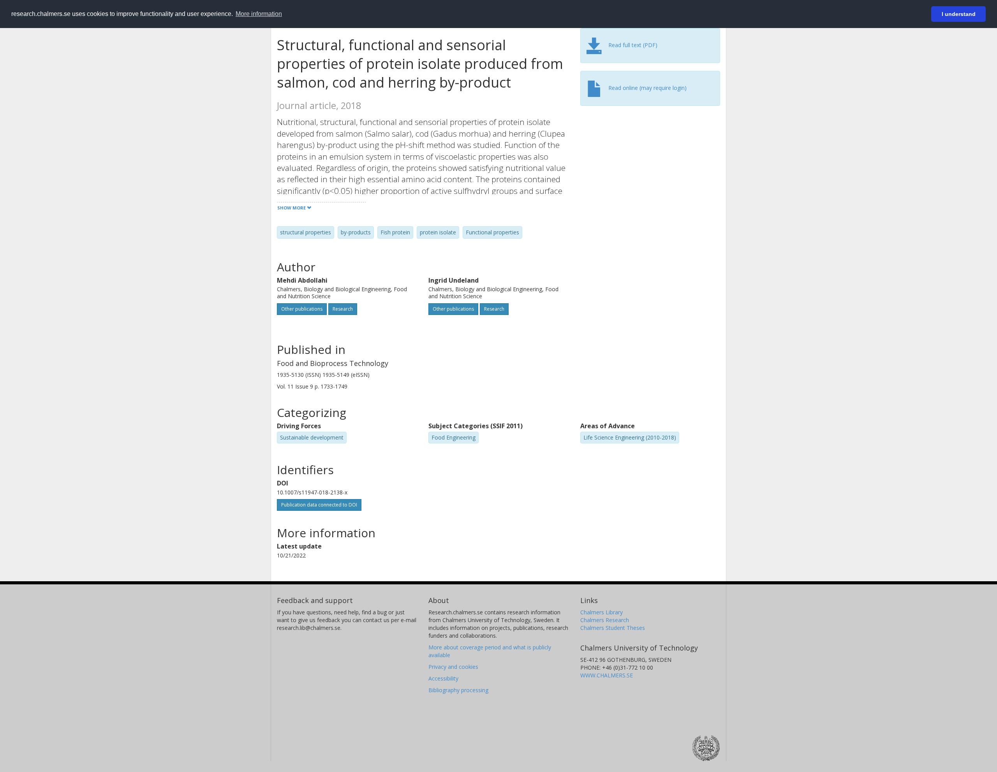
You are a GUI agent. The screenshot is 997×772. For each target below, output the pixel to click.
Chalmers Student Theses (612, 627)
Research (343, 309)
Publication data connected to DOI (319, 504)
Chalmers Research (604, 620)
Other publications (301, 309)
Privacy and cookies (453, 666)
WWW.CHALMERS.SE (606, 675)
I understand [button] (959, 14)
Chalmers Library (601, 612)
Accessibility (443, 678)
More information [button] (259, 14)
